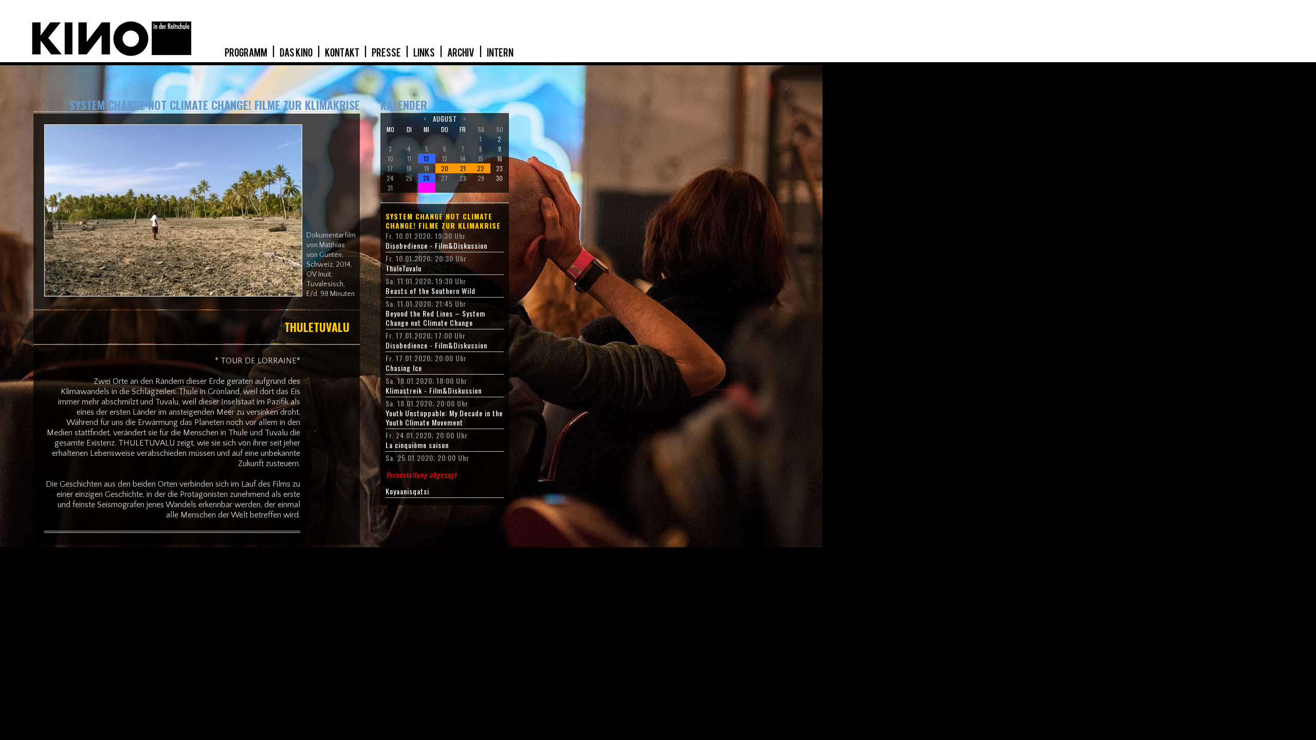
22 (480, 168)
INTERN (500, 53)
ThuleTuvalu (404, 268)
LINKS (424, 53)
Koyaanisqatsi (421, 483)
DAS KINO (297, 53)
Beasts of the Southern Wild (431, 290)
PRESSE (387, 53)
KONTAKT (342, 53)
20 (444, 168)
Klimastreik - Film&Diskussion (434, 390)
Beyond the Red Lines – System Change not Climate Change (435, 318)
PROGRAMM (246, 53)
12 (426, 158)
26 (426, 178)
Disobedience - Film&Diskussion (436, 245)
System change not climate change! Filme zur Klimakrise (443, 221)
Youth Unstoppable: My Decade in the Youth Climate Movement (444, 418)
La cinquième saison (417, 445)
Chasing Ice (404, 368)
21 (463, 168)
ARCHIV (461, 53)
